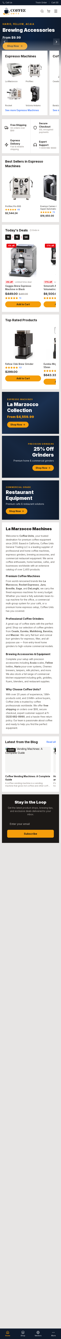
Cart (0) (54, 2)
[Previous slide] (4, 42)
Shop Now (13, 46)
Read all (51, 741)
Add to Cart (23, 304)
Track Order (41, 2)
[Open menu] (56, 11)
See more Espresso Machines (22, 110)
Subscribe (30, 833)
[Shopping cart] (48, 11)
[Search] (42, 11)
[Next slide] (56, 42)
